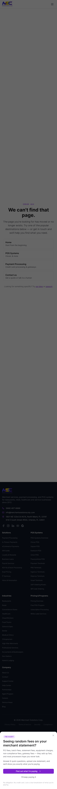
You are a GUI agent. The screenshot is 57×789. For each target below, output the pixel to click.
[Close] (53, 735)
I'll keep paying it (28, 777)
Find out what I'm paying (26, 771)
